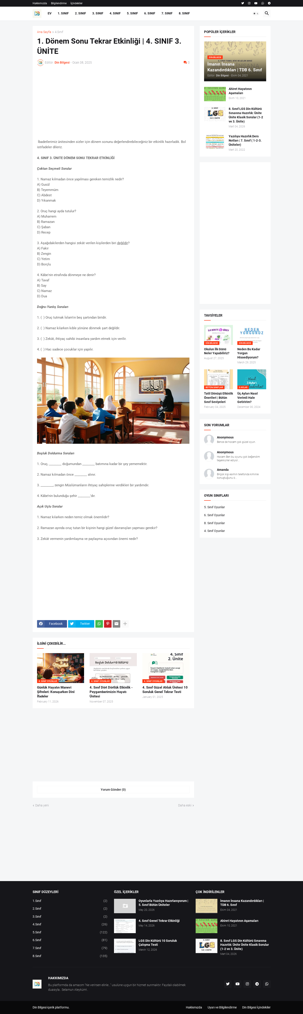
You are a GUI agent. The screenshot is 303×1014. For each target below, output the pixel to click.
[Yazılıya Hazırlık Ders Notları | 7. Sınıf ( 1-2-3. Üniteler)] (215, 141)
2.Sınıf (70, 908)
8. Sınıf (184, 13)
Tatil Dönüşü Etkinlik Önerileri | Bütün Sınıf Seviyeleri (218, 398)
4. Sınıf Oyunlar (214, 531)
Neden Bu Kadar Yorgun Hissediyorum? (248, 353)
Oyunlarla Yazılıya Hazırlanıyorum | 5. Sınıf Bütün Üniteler (163, 903)
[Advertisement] (113, 103)
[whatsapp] (263, 3)
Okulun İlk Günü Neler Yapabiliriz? (216, 351)
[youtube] (256, 3)
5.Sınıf (70, 932)
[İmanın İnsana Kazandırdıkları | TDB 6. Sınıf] (206, 906)
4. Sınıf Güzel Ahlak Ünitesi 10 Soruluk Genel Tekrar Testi (165, 689)
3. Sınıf (97, 13)
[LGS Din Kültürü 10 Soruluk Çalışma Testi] (125, 946)
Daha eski (184, 805)
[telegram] (269, 3)
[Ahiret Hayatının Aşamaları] (215, 94)
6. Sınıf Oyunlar (214, 515)
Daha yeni (42, 805)
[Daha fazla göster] (125, 624)
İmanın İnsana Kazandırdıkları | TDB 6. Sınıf (242, 903)
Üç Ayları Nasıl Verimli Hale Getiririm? (247, 398)
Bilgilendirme (59, 3)
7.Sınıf (70, 948)
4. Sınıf (115, 13)
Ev (49, 13)
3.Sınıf (70, 916)
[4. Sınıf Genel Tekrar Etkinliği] (125, 926)
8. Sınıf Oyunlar (214, 523)
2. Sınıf (80, 13)
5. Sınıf (132, 13)
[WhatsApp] (99, 624)
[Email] (116, 624)
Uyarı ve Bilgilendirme (222, 1007)
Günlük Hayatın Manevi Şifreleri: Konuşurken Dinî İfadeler (56, 692)
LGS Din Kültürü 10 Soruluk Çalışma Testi (158, 943)
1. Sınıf (63, 13)
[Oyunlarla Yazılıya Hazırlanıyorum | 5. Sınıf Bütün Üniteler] (125, 906)
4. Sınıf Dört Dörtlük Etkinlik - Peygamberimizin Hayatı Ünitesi (111, 692)
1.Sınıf (70, 901)
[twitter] (242, 3)
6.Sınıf (70, 940)
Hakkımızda (40, 3)
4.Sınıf (59, 32)
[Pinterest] (108, 624)
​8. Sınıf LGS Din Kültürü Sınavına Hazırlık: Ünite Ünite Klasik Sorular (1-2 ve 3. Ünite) (246, 115)
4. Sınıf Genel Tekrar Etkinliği (159, 921)
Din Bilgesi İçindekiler (256, 1007)
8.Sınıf (70, 956)
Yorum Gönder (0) (113, 789)
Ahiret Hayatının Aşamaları (240, 91)
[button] (256, 13)
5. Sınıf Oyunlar (214, 507)
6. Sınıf (149, 13)
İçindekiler (77, 3)
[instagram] (249, 3)
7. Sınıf (167, 13)
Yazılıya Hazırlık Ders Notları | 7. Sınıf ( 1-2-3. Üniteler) (245, 140)
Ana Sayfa (44, 32)
